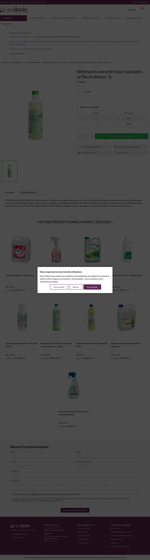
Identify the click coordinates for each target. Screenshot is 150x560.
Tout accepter (92, 287)
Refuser (76, 287)
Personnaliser (59, 287)
